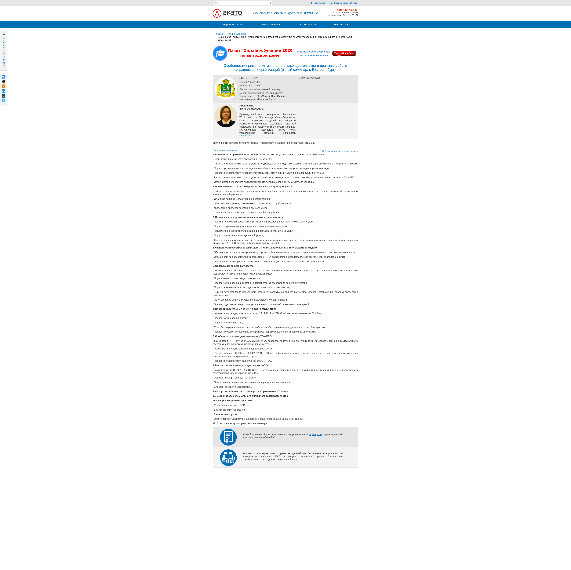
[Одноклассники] (3, 86)
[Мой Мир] (3, 91)
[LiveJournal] (3, 96)
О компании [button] (306, 24)
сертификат (315, 434)
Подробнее (245, 135)
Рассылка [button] (340, 24)
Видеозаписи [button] (270, 24)
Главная (219, 34)
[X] (3, 81)
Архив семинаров (236, 34)
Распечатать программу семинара (341, 151)
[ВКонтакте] (3, 77)
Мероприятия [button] (231, 24)
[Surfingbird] (3, 100)
